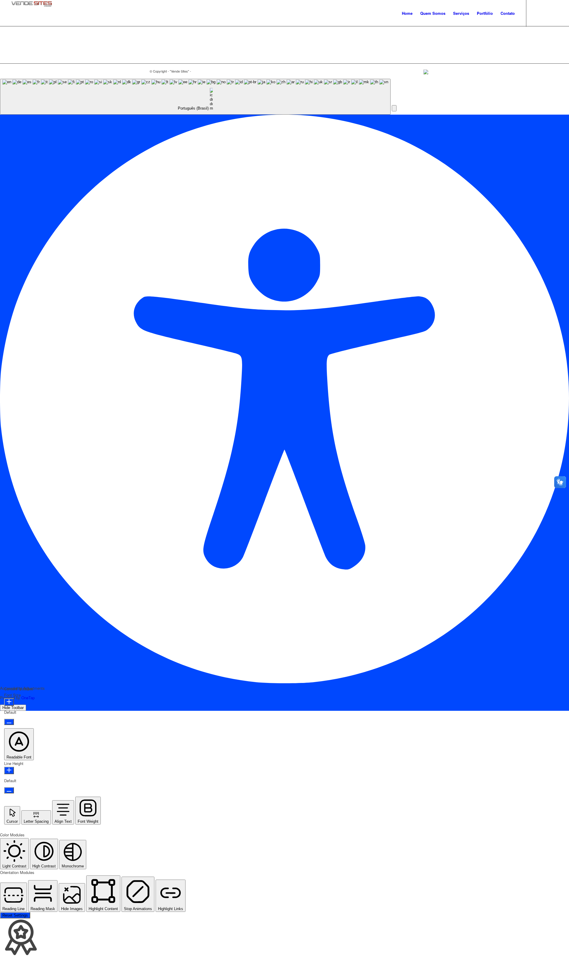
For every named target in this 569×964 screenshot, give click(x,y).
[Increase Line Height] (9, 770)
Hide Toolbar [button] (13, 707)
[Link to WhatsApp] (544, 13)
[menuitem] (407, 13)
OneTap (28, 697)
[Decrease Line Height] (9, 790)
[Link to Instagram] (535, 13)
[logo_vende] (31, 13)
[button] (394, 108)
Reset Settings (15, 915)
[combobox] (195, 97)
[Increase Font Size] (9, 702)
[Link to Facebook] (553, 13)
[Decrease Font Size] (9, 722)
